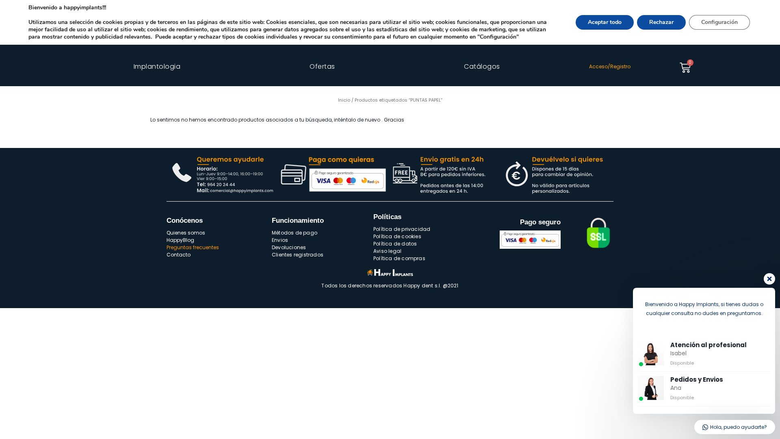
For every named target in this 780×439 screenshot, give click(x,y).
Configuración (719, 22)
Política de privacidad (401, 229)
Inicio (344, 100)
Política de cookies (397, 236)
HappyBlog (180, 240)
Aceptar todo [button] (605, 22)
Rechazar (661, 22)
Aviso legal (387, 251)
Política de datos (395, 243)
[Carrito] (685, 67)
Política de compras (399, 258)
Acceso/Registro (609, 66)
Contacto (179, 254)
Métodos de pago (294, 232)
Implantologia (157, 66)
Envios (280, 240)
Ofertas (322, 66)
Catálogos (482, 66)
